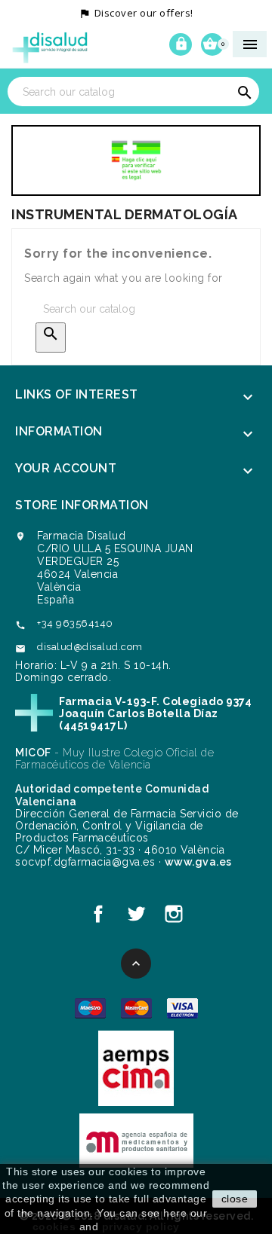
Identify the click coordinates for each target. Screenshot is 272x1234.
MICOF (33, 753)
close (235, 1199)
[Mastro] (90, 1007)
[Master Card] (136, 1007)
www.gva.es (198, 862)
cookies (54, 1226)
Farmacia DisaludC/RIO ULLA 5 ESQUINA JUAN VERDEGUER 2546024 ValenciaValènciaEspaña (115, 568)
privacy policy (141, 1226)
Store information (82, 505)
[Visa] (182, 1007)
